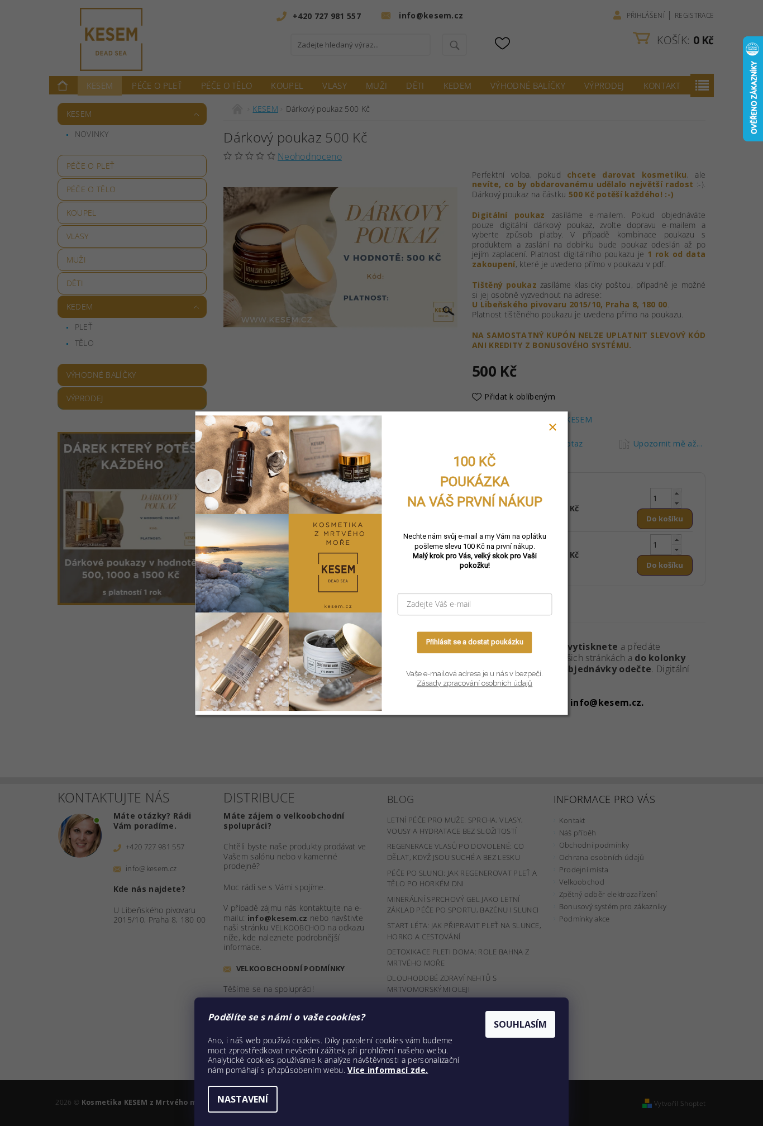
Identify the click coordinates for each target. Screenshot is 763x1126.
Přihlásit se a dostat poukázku (474, 642)
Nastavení (242, 1099)
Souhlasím (520, 1024)
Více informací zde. (387, 1070)
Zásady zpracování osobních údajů (474, 684)
